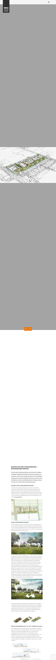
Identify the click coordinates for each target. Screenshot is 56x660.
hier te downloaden (18, 496)
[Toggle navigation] (49, 2)
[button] (26, 329)
